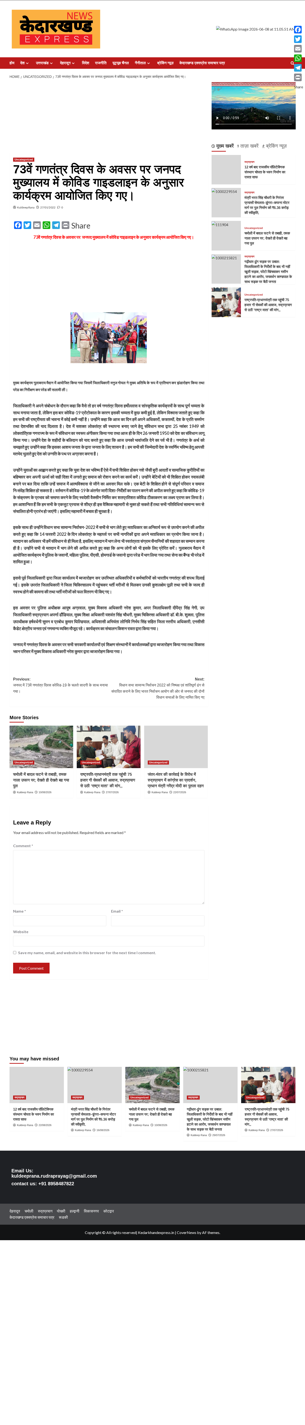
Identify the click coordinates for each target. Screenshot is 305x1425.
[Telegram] (298, 68)
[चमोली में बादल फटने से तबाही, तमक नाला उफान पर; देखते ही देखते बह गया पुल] (41, 747)
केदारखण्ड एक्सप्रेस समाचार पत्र (202, 63)
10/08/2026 (45, 792)
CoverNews (186, 1232)
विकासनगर (91, 1211)
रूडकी (63, 1217)
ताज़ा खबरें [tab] (249, 145)
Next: (157, 688)
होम (12, 63)
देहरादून (65, 63)
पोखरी (61, 1211)
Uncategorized (24, 159)
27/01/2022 (48, 207)
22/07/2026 (179, 792)
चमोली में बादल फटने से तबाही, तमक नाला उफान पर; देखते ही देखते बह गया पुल (41, 780)
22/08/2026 (45, 1125)
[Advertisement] (109, 117)
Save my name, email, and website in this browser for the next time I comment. (87, 952)
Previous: (60, 685)
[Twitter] (298, 39)
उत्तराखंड (42, 63)
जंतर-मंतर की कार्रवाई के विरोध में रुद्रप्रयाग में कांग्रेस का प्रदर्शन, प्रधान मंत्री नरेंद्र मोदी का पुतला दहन (176, 780)
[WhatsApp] (298, 58)
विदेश (85, 63)
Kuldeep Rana (26, 207)
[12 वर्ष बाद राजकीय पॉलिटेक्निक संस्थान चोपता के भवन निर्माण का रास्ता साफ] (37, 1085)
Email (117, 911)
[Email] (298, 48)
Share (80, 225)
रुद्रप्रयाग (249, 162)
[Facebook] (298, 29)
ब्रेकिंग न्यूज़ (165, 63)
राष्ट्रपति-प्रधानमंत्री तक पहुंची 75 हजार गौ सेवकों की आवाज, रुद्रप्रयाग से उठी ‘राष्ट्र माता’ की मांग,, (107, 780)
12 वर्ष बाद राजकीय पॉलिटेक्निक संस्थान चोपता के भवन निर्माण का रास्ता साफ (264, 172)
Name (19, 911)
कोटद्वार (108, 1211)
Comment (23, 845)
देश (22, 63)
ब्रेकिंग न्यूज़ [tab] (276, 145)
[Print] (298, 77)
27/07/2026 (112, 792)
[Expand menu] (27, 63)
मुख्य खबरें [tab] (224, 145)
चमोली (29, 1211)
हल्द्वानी (74, 1211)
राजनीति (101, 63)
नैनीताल (140, 63)
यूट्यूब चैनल (120, 63)
